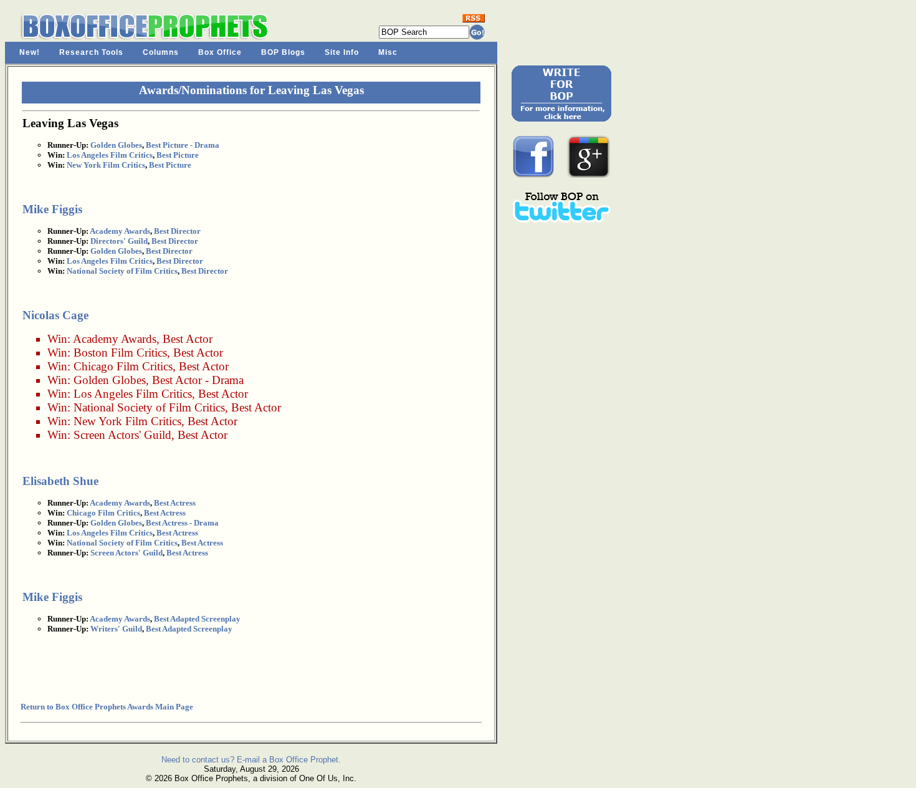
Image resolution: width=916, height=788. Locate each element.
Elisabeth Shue (60, 481)
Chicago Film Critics (123, 366)
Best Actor (187, 338)
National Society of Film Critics (122, 271)
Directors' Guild (119, 241)
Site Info (342, 52)
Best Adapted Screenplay (197, 618)
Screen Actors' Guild (122, 434)
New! (29, 52)
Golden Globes (116, 145)
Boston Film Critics (120, 352)
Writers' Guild (116, 628)
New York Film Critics (106, 165)
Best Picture (177, 155)
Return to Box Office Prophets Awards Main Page (107, 706)
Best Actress (175, 502)
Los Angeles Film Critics (110, 155)
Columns (161, 52)
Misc (388, 52)
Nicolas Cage (55, 315)
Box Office (220, 52)
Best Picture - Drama (182, 145)
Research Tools (91, 52)
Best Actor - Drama (198, 380)
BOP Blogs (283, 52)
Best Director (177, 231)
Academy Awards (120, 231)
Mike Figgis (52, 209)
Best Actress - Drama (182, 522)
